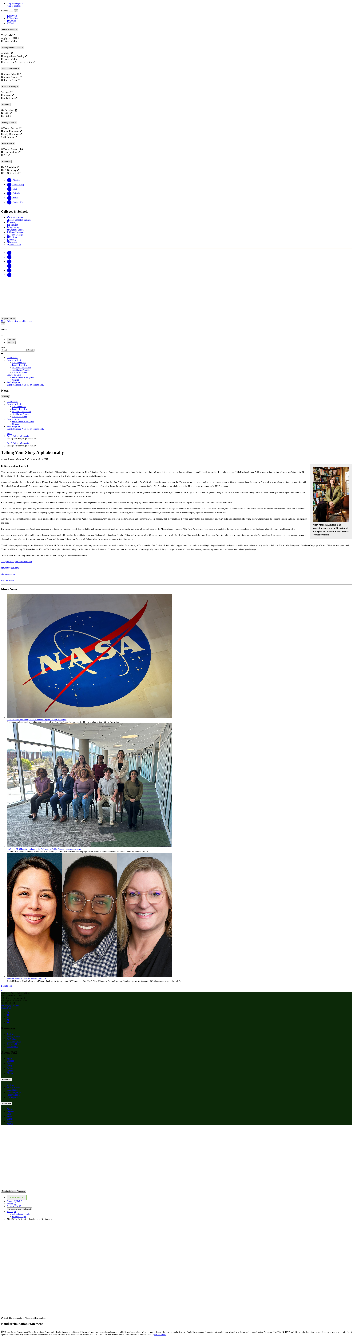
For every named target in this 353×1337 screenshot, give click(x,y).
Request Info (7, 41)
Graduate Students (10, 69)
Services (5, 92)
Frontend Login (19, 1216)
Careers (10, 1071)
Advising (5, 53)
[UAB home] (176, 316)
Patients (5, 162)
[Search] (3, 323)
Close (4, 397)
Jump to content (13, 6)
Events (5, 116)
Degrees (10, 1061)
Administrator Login (21, 1214)
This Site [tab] (11, 340)
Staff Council (7, 137)
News (4, 321)
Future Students (9, 30)
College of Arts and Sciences (19, 321)
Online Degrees (9, 80)
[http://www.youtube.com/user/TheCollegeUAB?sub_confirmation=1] (8, 1022)
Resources (6, 95)
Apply (9, 1058)
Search (4, 347)
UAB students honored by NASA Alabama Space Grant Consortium (36, 719)
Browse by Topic (14, 360)
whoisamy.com (7, 580)
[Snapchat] (9, 270)
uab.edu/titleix (160, 1334)
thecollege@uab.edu (10, 1005)
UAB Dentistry (8, 170)
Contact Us (6, 1008)
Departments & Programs (23, 377)
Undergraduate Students (12, 48)
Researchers (7, 143)
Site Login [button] (11, 1211)
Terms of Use (14, 1206)
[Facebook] (9, 252)
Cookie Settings (16, 1197)
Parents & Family (9, 86)
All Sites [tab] (11, 343)
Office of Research (10, 149)
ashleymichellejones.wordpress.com (16, 561)
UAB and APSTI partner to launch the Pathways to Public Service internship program (44, 849)
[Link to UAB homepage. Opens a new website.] (25, 1132)
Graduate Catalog (10, 77)
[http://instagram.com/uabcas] (8, 1015)
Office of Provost (9, 128)
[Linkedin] (9, 275)
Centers (15, 380)
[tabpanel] (176, 349)
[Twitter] (9, 257)
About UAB (6, 1104)
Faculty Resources (10, 134)
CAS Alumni (12, 1039)
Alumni (5, 104)
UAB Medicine (8, 167)
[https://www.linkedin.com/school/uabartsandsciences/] (8, 1020)
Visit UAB (6, 35)
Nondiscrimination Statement (13, 1191)
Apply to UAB (8, 38)
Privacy (11, 1204)
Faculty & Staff (8, 123)
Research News (13, 1044)
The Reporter (12, 1046)
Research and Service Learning (16, 62)
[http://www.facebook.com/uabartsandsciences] (8, 1012)
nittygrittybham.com (10, 568)
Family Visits (7, 98)
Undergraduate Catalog (12, 56)
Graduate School (9, 74)
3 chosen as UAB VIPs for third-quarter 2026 (26, 978)
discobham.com (8, 574)
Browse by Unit (14, 375)
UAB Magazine (14, 1041)
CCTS (5, 155)
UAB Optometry (9, 173)
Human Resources (10, 131)
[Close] (16, 10)
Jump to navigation (15, 3)
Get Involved (7, 110)
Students (10, 1034)
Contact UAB (14, 1201)
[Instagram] (9, 261)
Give (9, 1063)
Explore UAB (7, 318)
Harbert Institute (9, 152)
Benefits (5, 113)
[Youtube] (9, 266)
